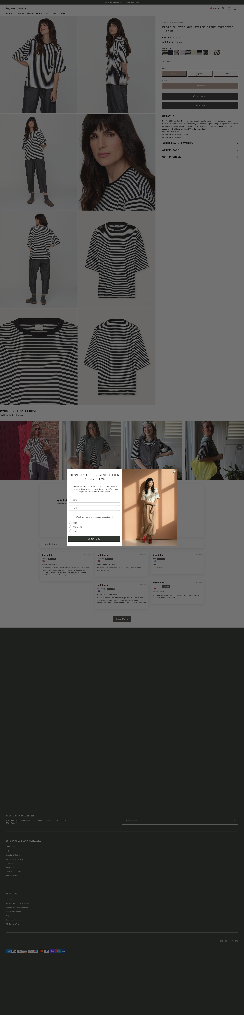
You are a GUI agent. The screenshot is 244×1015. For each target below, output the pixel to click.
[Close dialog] (174, 471)
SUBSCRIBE (94, 539)
